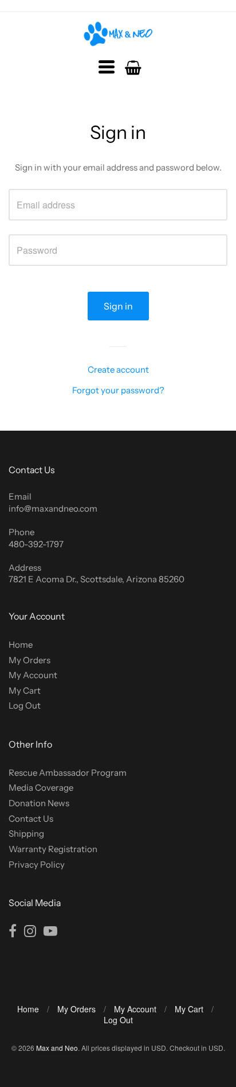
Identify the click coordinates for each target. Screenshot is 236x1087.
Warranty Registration (53, 849)
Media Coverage (41, 787)
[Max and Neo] (118, 34)
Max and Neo (57, 1048)
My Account (33, 675)
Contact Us (31, 818)
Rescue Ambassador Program (68, 772)
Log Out (25, 705)
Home (21, 644)
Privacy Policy (37, 864)
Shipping (26, 833)
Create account (118, 369)
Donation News (39, 803)
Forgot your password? (118, 390)
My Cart (25, 690)
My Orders (29, 660)
